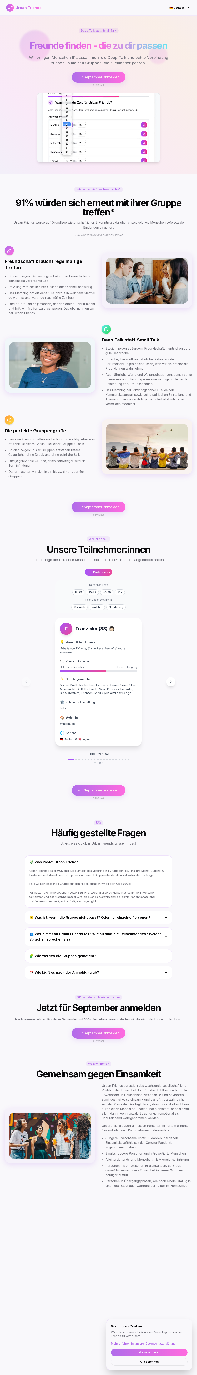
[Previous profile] (26, 681)
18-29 (78, 592)
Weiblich (97, 607)
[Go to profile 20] (95, 762)
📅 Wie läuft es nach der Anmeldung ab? (64, 972)
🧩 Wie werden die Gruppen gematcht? (62, 956)
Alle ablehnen (149, 1361)
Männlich (79, 607)
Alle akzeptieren (149, 1352)
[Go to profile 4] (82, 759)
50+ (119, 592)
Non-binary (116, 607)
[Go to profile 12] (107, 759)
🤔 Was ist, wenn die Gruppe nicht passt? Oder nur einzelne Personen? (89, 917)
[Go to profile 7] (91, 759)
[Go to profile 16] (119, 759)
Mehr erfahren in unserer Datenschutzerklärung (143, 1343)
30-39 (92, 592)
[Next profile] (170, 681)
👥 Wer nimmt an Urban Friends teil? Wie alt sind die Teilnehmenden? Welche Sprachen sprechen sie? (95, 936)
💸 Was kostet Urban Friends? (54, 862)
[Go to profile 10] (101, 759)
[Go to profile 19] (128, 759)
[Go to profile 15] (116, 759)
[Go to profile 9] (97, 759)
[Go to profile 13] (110, 759)
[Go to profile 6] (88, 759)
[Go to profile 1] (71, 759)
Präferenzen (101, 572)
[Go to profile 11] (104, 759)
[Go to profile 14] (113, 759)
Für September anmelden (98, 77)
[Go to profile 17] (122, 759)
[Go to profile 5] (85, 759)
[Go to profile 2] (76, 759)
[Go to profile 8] (94, 759)
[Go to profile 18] (125, 759)
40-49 (107, 592)
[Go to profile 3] (79, 759)
